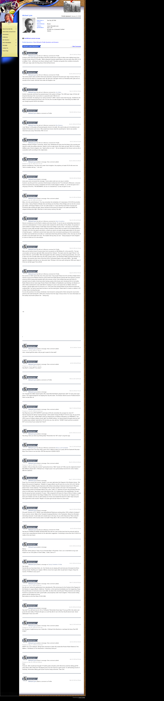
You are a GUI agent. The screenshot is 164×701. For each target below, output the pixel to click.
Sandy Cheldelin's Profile (55, 564)
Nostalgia (4, 45)
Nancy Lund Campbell (62, 447)
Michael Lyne (31, 53)
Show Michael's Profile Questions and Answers (46, 42)
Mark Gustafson (60, 221)
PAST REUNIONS (6, 43)
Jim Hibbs (58, 92)
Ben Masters (59, 125)
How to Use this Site (7, 29)
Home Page (5, 50)
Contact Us (5, 48)
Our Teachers (5, 40)
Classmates (6, 34)
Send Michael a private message (32, 38)
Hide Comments (76, 46)
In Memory (5, 37)
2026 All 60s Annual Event (9, 31)
